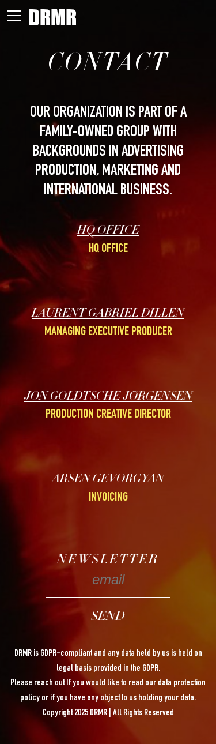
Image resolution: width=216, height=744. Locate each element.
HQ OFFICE (108, 231)
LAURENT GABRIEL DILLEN (108, 314)
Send (108, 617)
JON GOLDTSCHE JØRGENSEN (108, 397)
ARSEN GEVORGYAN (108, 480)
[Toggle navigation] (14, 17)
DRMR (52, 17)
